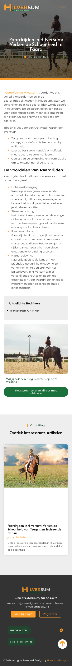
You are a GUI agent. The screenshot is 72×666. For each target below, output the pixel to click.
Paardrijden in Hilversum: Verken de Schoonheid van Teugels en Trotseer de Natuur (34, 529)
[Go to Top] (62, 643)
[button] (63, 7)
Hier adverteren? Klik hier (24, 310)
